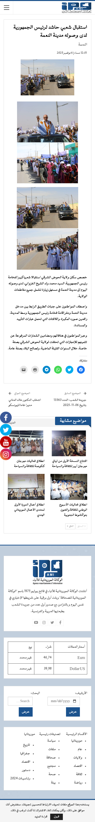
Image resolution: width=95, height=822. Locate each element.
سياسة (51, 741)
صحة (52, 774)
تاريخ (26, 745)
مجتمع (51, 766)
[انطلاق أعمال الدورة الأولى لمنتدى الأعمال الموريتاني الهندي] (26, 487)
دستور (26, 770)
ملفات (52, 749)
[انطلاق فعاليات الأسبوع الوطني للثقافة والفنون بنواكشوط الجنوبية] (68, 487)
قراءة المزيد (41, 817)
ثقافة (79, 774)
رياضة (78, 783)
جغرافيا (25, 754)
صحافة (51, 758)
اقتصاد (78, 766)
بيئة (53, 783)
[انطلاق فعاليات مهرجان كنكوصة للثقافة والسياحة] (26, 443)
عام (80, 749)
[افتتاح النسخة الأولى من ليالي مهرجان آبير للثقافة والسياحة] (68, 443)
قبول (56, 817)
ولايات (77, 758)
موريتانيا (76, 741)
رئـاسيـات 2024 (20, 779)
